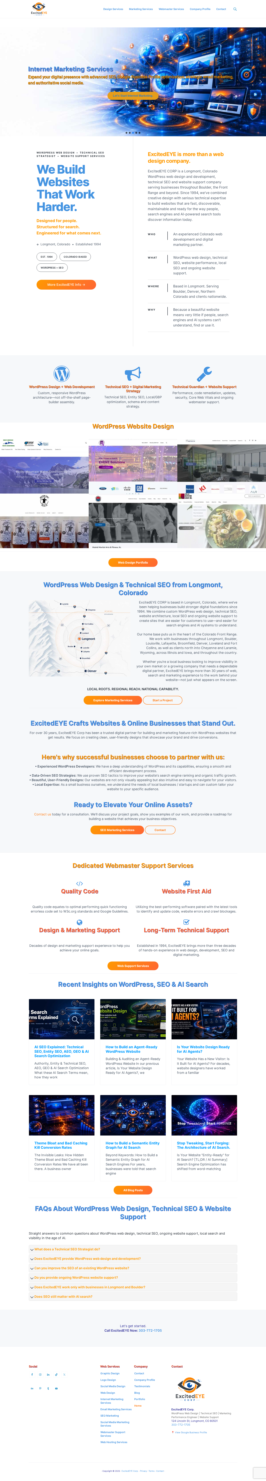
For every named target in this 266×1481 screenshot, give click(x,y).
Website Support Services (68, 69)
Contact (160, 830)
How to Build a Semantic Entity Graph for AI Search (133, 1145)
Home (138, 1405)
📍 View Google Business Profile (189, 1432)
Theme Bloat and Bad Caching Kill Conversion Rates (60, 1145)
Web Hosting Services (113, 1442)
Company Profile (144, 1379)
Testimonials (142, 1386)
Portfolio (139, 1399)
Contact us (42, 814)
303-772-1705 (150, 1330)
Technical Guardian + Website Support (204, 387)
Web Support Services (133, 966)
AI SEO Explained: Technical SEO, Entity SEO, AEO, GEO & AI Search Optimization (61, 1051)
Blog (137, 1392)
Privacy (143, 1471)
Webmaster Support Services (112, 1434)
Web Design (107, 1392)
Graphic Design (110, 1373)
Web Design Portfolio (133, 562)
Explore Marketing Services (112, 700)
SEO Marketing (109, 1415)
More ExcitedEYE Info (66, 285)
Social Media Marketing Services (114, 1424)
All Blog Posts (133, 1190)
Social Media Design (112, 1386)
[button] (6, 82)
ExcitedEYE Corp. (130, 1471)
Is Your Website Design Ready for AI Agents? (203, 1049)
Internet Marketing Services (111, 1401)
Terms (152, 1471)
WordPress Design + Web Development (62, 387)
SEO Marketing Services (117, 830)
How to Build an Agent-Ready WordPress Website (131, 1049)
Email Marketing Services (116, 1409)
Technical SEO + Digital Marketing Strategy (133, 389)
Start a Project (163, 700)
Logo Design (108, 1379)
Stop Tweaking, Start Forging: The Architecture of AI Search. (203, 1145)
